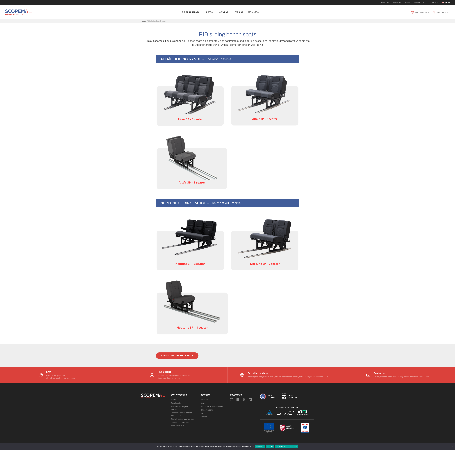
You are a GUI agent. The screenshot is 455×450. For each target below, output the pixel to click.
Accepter (259, 446)
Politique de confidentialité (287, 446)
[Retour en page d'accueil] (18, 12)
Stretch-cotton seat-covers (182, 419)
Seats (209, 12)
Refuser (270, 446)
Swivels (223, 12)
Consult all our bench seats (177, 355)
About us (385, 3)
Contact (434, 3)
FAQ (425, 3)
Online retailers (206, 410)
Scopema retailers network (211, 406)
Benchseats (176, 403)
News (407, 3)
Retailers (253, 12)
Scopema (205, 395)
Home (143, 21)
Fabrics (239, 12)
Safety (417, 3)
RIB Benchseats (191, 12)
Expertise (397, 3)
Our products (179, 395)
